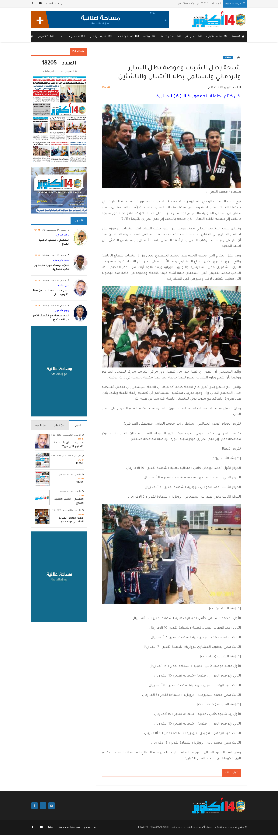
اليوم (78, 425)
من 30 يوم (40, 425)
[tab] (78, 425)
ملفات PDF (78, 51)
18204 (80, 463)
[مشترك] (40, 3)
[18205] (42, 479)
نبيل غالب (63, 285)
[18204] (42, 460)
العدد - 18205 (59, 64)
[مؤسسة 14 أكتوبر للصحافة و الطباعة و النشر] (219, 19)
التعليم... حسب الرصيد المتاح (69, 501)
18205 (80, 482)
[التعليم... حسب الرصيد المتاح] (42, 498)
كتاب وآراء (79, 221)
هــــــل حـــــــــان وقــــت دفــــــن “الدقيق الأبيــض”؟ (66, 444)
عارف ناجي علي (61, 260)
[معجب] (32, 3)
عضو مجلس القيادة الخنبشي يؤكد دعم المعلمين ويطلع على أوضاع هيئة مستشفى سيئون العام (70, 520)
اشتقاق (228, 57)
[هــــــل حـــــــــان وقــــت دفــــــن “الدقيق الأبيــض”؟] (42, 441)
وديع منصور (62, 311)
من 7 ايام (59, 425)
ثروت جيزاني (62, 235)
